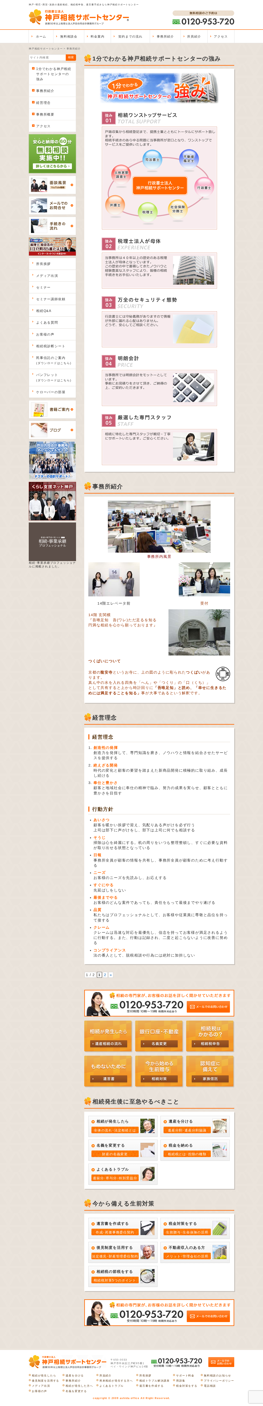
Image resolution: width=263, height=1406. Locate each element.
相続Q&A (44, 311)
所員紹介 (194, 36)
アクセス (221, 36)
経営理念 (43, 102)
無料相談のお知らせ (217, 1375)
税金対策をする (186, 1385)
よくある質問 (47, 322)
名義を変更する (76, 1391)
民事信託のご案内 (54, 360)
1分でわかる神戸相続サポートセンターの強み (53, 74)
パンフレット (54, 377)
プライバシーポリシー (219, 1380)
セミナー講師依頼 (50, 299)
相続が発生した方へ (79, 1385)
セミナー (43, 287)
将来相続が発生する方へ (116, 1380)
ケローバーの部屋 (50, 392)
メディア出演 (47, 275)
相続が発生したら (44, 1375)
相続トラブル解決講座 (154, 1380)
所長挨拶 (43, 264)
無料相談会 (68, 36)
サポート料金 (185, 1375)
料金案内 (97, 36)
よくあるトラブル (111, 1385)
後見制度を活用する (45, 1380)
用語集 (180, 1380)
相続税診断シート (50, 346)
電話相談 (210, 1385)
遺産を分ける (75, 1375)
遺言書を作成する (151, 1385)
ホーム (41, 36)
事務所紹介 (165, 36)
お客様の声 (45, 334)
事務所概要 (45, 114)
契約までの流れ (130, 36)
